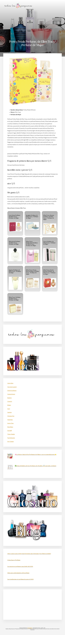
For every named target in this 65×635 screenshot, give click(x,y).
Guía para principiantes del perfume (18, 573)
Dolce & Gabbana (11, 390)
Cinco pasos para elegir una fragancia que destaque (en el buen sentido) (29, 553)
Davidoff (9, 430)
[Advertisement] (32, 23)
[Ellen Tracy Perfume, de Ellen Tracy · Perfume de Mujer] (15, 308)
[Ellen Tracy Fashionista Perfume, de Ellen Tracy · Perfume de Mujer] (32, 256)
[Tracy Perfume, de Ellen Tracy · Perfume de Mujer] (49, 254)
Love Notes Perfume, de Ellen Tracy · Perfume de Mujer (14, 217)
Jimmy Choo (10, 423)
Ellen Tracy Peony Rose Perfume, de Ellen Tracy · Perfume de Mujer (32, 272)
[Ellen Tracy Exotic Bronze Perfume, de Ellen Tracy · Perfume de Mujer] (49, 282)
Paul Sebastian (11, 438)
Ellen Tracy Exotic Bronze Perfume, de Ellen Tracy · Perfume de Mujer (49, 272)
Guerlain (9, 412)
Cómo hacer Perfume (13, 560)
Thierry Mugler (11, 434)
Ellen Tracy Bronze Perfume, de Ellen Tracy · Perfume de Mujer (48, 217)
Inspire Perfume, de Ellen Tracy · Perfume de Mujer (15, 271)
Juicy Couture (10, 441)
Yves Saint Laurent (12, 387)
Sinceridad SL (30, 627)
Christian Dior (10, 416)
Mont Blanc (10, 427)
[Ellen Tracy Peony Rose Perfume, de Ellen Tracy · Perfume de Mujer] (32, 283)
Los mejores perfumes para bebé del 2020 (20, 566)
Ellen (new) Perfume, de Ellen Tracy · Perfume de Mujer (14, 243)
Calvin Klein (10, 383)
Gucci (8, 408)
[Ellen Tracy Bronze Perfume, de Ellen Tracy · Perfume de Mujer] (49, 229)
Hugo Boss (10, 419)
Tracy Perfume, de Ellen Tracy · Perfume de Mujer (49, 243)
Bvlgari (9, 405)
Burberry (9, 397)
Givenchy (9, 401)
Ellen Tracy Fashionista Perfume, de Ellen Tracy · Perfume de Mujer (32, 243)
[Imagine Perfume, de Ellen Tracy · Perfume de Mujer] (32, 225)
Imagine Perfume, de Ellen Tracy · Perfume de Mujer (32, 217)
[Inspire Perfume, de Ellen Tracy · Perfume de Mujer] (15, 283)
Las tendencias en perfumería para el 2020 (20, 579)
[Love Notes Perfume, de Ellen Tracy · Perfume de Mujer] (15, 226)
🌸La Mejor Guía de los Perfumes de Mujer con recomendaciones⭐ (35, 454)
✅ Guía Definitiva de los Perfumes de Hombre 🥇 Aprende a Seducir (35, 466)
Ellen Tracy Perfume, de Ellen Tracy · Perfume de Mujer (15, 299)
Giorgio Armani (11, 394)
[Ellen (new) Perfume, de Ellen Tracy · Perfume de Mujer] (15, 254)
